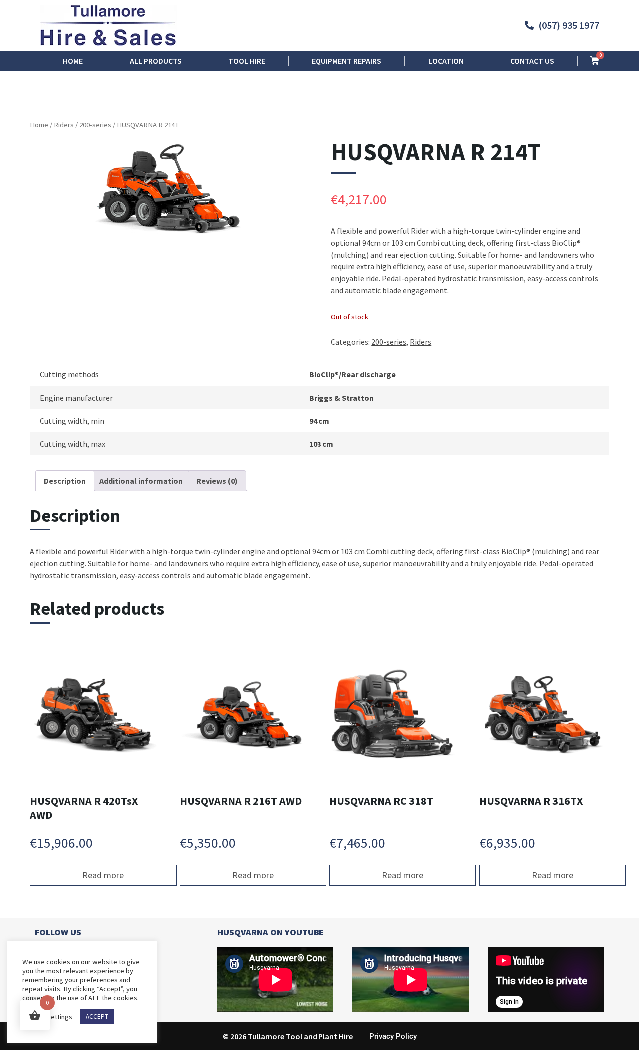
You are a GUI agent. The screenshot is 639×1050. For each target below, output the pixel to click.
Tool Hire (246, 61)
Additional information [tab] (141, 481)
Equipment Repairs (346, 61)
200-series (95, 124)
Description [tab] (65, 481)
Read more (103, 875)
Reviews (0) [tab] (217, 481)
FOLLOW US (58, 932)
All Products (156, 61)
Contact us (532, 61)
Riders (64, 124)
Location (446, 61)
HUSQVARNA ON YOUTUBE (270, 932)
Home (73, 61)
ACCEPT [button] (97, 1016)
